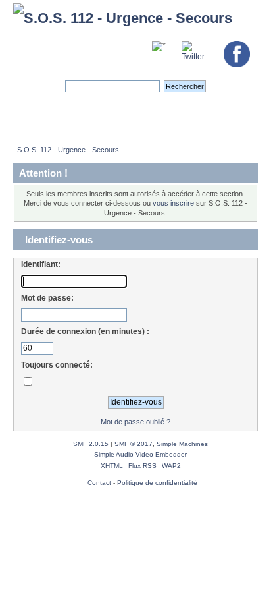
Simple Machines (182, 443)
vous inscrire (173, 203)
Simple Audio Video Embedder (140, 454)
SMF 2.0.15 (91, 443)
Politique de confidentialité (157, 482)
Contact (99, 482)
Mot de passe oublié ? (135, 422)
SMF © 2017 (133, 443)
